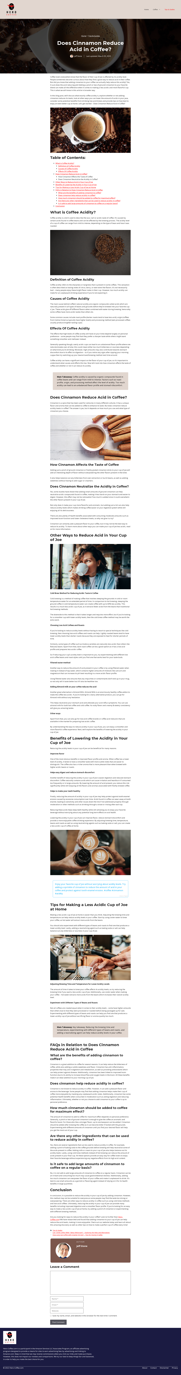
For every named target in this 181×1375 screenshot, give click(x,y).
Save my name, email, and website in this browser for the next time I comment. (84, 1315)
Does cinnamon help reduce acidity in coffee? (76, 195)
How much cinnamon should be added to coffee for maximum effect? (86, 198)
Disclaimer (164, 1368)
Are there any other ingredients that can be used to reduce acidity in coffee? (89, 200)
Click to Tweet (123, 896)
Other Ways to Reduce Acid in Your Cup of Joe (74, 182)
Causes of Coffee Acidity (68, 168)
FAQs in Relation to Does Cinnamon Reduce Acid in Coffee (79, 190)
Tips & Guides (170, 9)
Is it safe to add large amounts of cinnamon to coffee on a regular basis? (88, 203)
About (144, 1368)
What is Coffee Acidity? (65, 163)
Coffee (155, 9)
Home (146, 9)
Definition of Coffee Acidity (69, 166)
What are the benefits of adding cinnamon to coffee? (79, 192)
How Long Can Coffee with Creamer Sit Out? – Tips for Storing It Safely (77, 1235)
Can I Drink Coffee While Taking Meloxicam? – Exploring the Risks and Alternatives (81, 1233)
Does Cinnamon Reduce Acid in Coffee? (71, 174)
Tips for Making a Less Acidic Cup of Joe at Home (76, 187)
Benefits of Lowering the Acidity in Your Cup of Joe (76, 184)
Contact (153, 1368)
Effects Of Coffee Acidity (68, 171)
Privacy (175, 1368)
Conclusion (60, 206)
